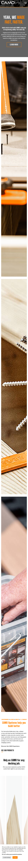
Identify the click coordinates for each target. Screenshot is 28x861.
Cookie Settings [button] (6, 857)
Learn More (14, 44)
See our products (7, 750)
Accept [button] (15, 857)
